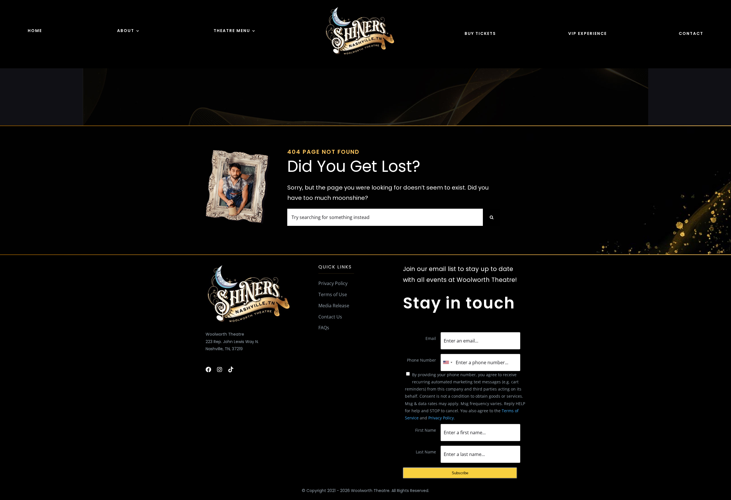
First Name (425, 430)
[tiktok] (231, 369)
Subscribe (460, 473)
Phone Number (421, 360)
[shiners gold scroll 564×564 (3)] (359, 7)
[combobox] (447, 362)
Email (430, 338)
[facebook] (208, 369)
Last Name (426, 452)
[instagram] (219, 369)
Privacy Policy (441, 418)
